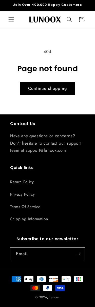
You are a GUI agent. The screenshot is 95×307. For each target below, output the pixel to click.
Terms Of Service (25, 207)
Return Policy (22, 182)
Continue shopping (47, 88)
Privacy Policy (22, 194)
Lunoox (54, 297)
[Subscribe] (78, 254)
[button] (11, 19)
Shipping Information (29, 219)
